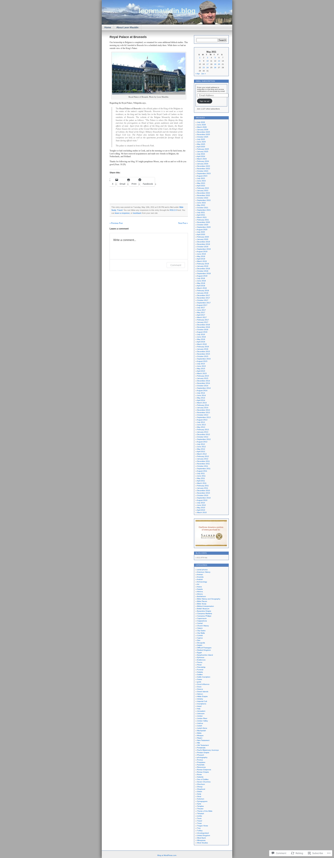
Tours (199, 818)
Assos (199, 587)
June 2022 (201, 203)
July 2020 (201, 232)
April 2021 (201, 215)
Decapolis (201, 643)
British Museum (203, 609)
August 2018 (202, 276)
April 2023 (201, 186)
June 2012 (201, 447)
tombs (199, 816)
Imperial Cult (202, 701)
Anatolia (200, 577)
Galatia (200, 672)
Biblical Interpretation (205, 606)
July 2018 (201, 278)
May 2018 (201, 283)
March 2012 (202, 454)
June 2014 (201, 395)
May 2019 (201, 256)
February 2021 (203, 220)
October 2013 (202, 415)
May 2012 (201, 449)
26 (215, 67)
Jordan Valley (202, 721)
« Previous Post (116, 223)
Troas (199, 823)
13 (219, 61)
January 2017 (202, 322)
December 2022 (203, 193)
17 (207, 64)
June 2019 (201, 254)
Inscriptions (201, 704)
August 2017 (202, 305)
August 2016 (202, 332)
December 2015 (203, 351)
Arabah (200, 579)
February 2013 (203, 429)
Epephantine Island (205, 655)
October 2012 (202, 437)
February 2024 (203, 161)
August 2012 (202, 442)
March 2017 (202, 317)
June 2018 (201, 281)
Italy (198, 709)
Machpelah (201, 731)
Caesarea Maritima (204, 613)
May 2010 (201, 508)
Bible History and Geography (208, 599)
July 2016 (201, 334)
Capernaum (201, 618)
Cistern (200, 628)
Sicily (199, 794)
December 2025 (203, 132)
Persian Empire (203, 752)
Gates (199, 679)
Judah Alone (202, 728)
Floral (199, 665)
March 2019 (202, 261)
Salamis (200, 777)
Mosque (200, 735)
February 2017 (203, 320)
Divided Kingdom (204, 650)
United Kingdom (203, 835)
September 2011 (203, 469)
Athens (200, 594)
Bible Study (201, 604)
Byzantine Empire (204, 611)
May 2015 (201, 369)
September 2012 (204, 439)
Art (198, 584)
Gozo (199, 687)
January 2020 (202, 239)
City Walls (201, 633)
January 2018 (202, 293)
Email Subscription (205, 81)
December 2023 (203, 166)
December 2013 (203, 410)
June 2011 (201, 476)
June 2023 (201, 181)
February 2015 (203, 376)
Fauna (199, 662)
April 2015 (201, 371)
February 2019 (203, 264)
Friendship (201, 667)
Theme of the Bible (204, 811)
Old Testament (203, 745)
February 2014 (203, 405)
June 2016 (201, 337)
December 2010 (203, 490)
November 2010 (203, 493)
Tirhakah (200, 813)
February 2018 (203, 290)
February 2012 (203, 456)
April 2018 (201, 286)
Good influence (203, 684)
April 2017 (201, 315)
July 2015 (201, 364)
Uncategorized (203, 833)
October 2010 (202, 495)
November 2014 (203, 383)
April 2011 (201, 481)
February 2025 (203, 149)
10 (207, 61)
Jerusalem (201, 711)
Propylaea (201, 762)
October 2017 (202, 300)
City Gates (201, 631)
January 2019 (202, 266)
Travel (119, 210)
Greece (200, 689)
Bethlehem (201, 596)
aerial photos (202, 570)
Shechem (201, 784)
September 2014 (204, 388)
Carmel (200, 623)
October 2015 (202, 356)
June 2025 (201, 142)
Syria (199, 804)
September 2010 (204, 498)
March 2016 (202, 344)
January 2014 (202, 408)
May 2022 (201, 205)
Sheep (199, 787)
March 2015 (202, 373)
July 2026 (201, 122)
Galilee (200, 674)
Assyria (200, 589)
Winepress (201, 840)
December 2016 (203, 325)
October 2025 (202, 137)
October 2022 (202, 198)
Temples (200, 806)
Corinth (200, 635)
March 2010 (202, 512)
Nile (198, 743)
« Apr (198, 74)
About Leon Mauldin (127, 27)
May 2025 (201, 144)
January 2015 (202, 378)
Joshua (200, 723)
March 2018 (202, 288)
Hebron (200, 694)
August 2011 (202, 471)
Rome (199, 774)
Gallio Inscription (203, 677)
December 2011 (203, 461)
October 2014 (202, 386)
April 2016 (201, 342)
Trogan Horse (202, 826)
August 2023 (202, 176)
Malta (199, 733)
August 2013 (202, 420)
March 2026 (202, 127)
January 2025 (202, 151)
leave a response (122, 213)
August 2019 (202, 251)
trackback (137, 213)
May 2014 (201, 398)
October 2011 (202, 466)
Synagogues (202, 801)
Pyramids (200, 765)
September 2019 (204, 249)
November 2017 (203, 298)
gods (199, 682)
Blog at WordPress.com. (167, 855)
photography (202, 757)
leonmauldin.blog (167, 11)
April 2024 (201, 156)
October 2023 (202, 171)
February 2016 (203, 347)
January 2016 (202, 349)
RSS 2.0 (173, 210)
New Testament (203, 740)
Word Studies (202, 843)
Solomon (200, 799)
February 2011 (203, 486)
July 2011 (201, 473)
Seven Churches (203, 782)
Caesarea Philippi (204, 616)
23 (204, 67)
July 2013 (201, 422)
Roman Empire (203, 772)
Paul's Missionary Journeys (208, 750)
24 (207, 67)
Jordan (200, 716)
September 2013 (204, 417)
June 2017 (201, 310)
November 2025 (203, 134)
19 (215, 64)
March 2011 (201, 483)
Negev (199, 738)
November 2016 (203, 327)
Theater (200, 809)
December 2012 (203, 434)
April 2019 (201, 259)
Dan (198, 640)
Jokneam (200, 713)
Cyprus (200, 638)
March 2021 (202, 217)
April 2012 (201, 451)
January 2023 (202, 190)
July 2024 (201, 154)
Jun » (203, 74)
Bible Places (202, 601)
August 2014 (202, 390)
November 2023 (203, 169)
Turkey (199, 831)
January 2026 (202, 129)
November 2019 (203, 244)
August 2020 (202, 229)
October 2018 (202, 271)
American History (203, 572)
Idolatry (200, 699)
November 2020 (203, 222)
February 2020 (203, 237)
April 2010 (201, 510)
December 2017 (203, 295)
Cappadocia (202, 621)
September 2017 (204, 303)
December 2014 (203, 381)
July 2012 (201, 444)
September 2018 (204, 273)
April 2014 (201, 400)
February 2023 (203, 188)
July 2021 (201, 212)
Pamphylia (201, 748)
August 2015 (202, 361)
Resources (201, 767)
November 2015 (203, 354)
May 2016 (201, 339)
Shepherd (201, 789)
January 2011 (202, 488)
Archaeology (202, 582)
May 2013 (201, 427)
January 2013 (202, 432)
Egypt (199, 652)
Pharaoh (200, 755)
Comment (175, 265)
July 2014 (201, 393)
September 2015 (204, 359)
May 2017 (201, 312)
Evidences (201, 660)
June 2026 (201, 125)
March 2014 (202, 403)
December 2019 (203, 242)
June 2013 (201, 425)
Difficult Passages (204, 648)
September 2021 (204, 210)
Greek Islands (202, 691)
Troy (199, 828)
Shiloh (199, 791)
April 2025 (201, 147)
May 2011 (201, 478)
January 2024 (202, 164)
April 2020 (201, 234)
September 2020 (204, 227)
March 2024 (202, 159)
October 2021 (202, 208)
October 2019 (202, 247)
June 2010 (201, 505)
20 (219, 64)
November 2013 (203, 412)
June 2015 (201, 366)
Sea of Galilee (203, 779)
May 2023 (201, 183)
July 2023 (201, 178)
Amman (200, 574)
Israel (199, 706)
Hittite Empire (202, 696)
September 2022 (204, 200)
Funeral (200, 670)
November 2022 (203, 195)
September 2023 (204, 173)
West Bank (201, 838)
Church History (203, 626)
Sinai (199, 796)
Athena (200, 591)
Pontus (200, 760)
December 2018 (203, 269)
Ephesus (200, 657)
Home (107, 27)
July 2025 (201, 139)
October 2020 (202, 225)
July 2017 (201, 308)
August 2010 (202, 500)
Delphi (199, 645)
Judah (199, 726)
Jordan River (202, 718)
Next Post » (183, 223)
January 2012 (202, 459)
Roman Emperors (204, 770)
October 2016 (202, 329)
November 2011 (203, 464)
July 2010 (201, 503)
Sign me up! (204, 101)
